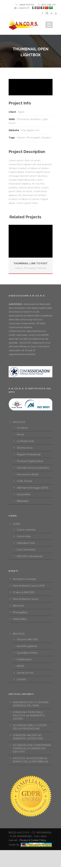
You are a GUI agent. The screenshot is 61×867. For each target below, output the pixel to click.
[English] (38, 7)
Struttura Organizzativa (30, 461)
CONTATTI (24, 8)
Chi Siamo (22, 427)
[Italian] (34, 7)
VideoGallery (20, 619)
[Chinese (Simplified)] (47, 7)
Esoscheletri (24, 494)
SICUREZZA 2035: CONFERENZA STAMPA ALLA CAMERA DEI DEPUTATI (32, 748)
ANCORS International (29, 556)
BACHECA (19, 633)
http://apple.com (30, 130)
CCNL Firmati (24, 481)
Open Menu (49, 25)
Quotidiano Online (27, 652)
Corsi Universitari (26, 549)
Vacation (46, 137)
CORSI (16, 524)
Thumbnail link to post (31, 263)
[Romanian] (42, 7)
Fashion (21, 137)
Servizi (20, 434)
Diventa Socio (25, 447)
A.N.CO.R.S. (19, 422)
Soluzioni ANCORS (27, 639)
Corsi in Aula (23, 536)
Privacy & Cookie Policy (33, 840)
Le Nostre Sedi (25, 441)
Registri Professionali (29, 454)
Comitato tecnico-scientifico (33, 467)
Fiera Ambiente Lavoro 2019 (29, 585)
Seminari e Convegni (24, 579)
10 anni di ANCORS (23, 592)
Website (42, 268)
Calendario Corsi (26, 543)
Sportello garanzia (27, 646)
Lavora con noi (25, 672)
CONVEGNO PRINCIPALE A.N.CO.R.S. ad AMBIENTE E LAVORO (29, 715)
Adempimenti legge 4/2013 (32, 487)
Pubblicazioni (24, 659)
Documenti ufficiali (27, 474)
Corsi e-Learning (26, 529)
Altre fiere (18, 605)
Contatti (21, 679)
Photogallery (20, 612)
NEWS (20, 666)
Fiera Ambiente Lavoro (26, 599)
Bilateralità (22, 501)
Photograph (33, 137)
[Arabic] (51, 7)
